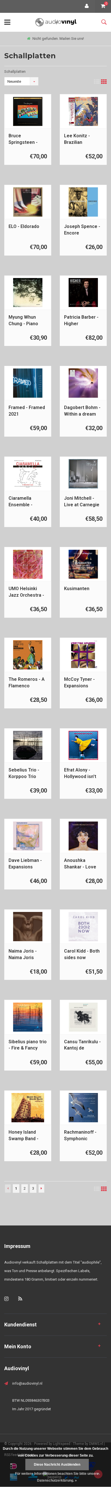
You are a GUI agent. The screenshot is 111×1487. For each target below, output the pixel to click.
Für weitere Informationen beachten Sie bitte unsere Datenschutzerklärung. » (57, 1477)
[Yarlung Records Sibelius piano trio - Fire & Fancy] (28, 1017)
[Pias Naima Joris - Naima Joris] (28, 926)
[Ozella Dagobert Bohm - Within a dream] (83, 383)
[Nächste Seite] (41, 1188)
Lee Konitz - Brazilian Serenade (77, 139)
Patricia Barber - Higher (81, 320)
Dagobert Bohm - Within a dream (82, 411)
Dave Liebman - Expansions (25, 864)
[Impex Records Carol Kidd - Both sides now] (83, 926)
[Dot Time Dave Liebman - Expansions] (28, 836)
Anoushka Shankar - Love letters (80, 864)
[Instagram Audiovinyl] (6, 1298)
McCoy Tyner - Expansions (79, 682)
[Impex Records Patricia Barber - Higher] (83, 292)
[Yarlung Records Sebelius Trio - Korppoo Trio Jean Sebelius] (28, 745)
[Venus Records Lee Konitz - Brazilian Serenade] (83, 111)
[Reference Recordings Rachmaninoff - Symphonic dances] (83, 1107)
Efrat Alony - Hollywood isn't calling (80, 773)
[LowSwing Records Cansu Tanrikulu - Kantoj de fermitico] (83, 1017)
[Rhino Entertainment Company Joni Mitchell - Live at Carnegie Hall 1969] (83, 473)
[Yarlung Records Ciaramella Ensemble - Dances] (28, 473)
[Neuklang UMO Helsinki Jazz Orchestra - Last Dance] (28, 564)
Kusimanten (76, 588)
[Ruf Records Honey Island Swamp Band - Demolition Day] (28, 1107)
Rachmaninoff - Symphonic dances (80, 1135)
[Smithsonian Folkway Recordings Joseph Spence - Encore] (83, 202)
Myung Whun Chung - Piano (23, 320)
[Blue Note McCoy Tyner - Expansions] (83, 654)
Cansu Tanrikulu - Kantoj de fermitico (82, 1045)
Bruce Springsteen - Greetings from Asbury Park (25, 139)
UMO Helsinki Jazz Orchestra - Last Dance (26, 592)
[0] (103, 6)
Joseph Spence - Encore (82, 230)
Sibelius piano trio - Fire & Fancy (28, 1045)
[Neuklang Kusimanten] (83, 564)
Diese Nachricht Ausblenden (57, 1465)
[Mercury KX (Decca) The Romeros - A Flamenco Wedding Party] (28, 654)
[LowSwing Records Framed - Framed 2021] (28, 383)
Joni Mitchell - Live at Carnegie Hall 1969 (81, 501)
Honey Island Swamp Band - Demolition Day (25, 1135)
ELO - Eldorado (24, 226)
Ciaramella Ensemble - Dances (20, 501)
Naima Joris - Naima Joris (23, 954)
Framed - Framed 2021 (27, 411)
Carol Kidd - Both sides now (82, 954)
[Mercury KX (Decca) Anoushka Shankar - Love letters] (83, 836)
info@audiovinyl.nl (27, 1383)
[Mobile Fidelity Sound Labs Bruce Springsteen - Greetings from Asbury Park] (28, 111)
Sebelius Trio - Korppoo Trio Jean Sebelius (24, 773)
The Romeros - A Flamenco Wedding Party (27, 683)
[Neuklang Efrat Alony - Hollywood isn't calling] (83, 745)
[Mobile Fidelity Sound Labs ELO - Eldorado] (28, 202)
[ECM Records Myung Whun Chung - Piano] (28, 292)
